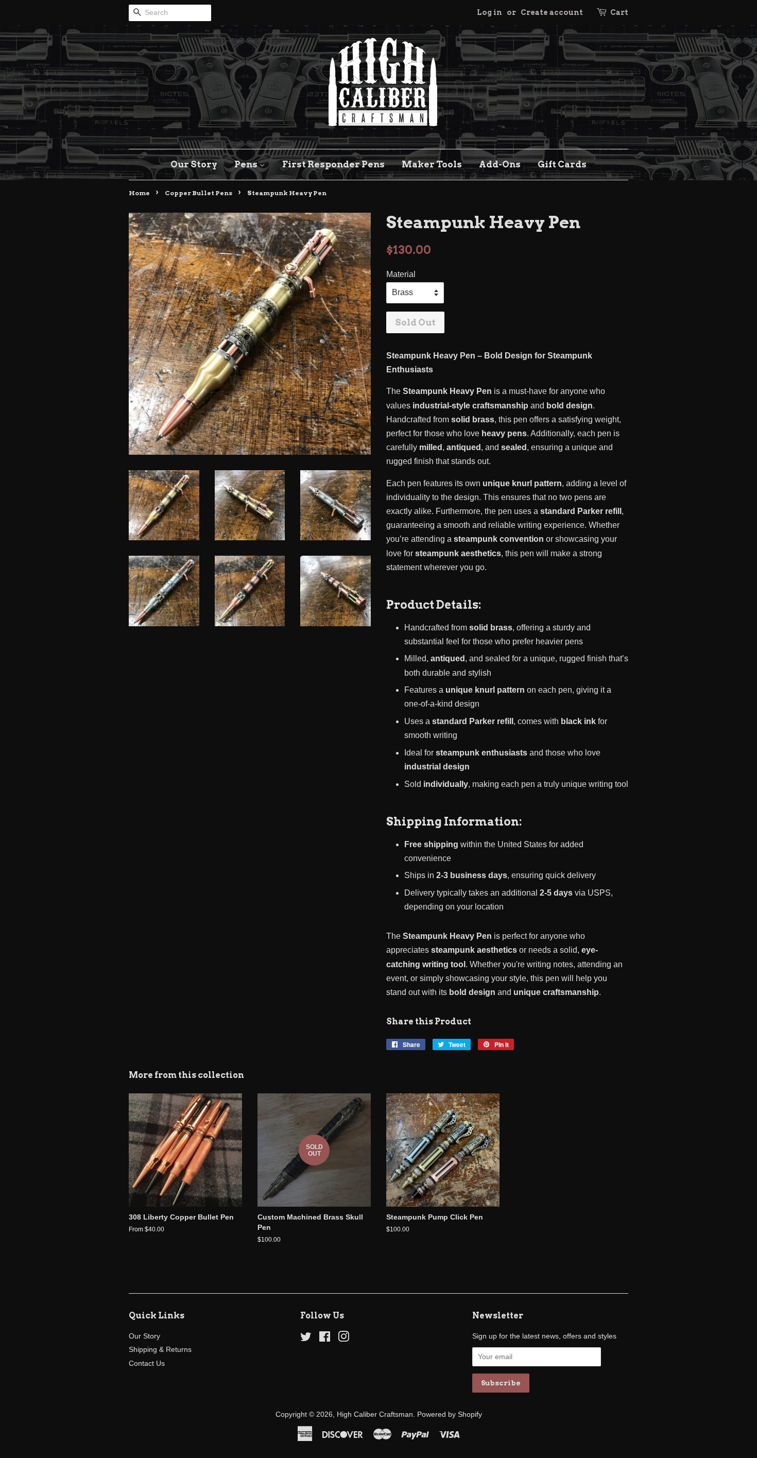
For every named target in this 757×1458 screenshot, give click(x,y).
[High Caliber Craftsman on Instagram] (343, 1339)
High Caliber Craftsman (375, 1414)
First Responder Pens (333, 164)
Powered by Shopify (449, 1414)
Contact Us (147, 1363)
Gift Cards (562, 164)
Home (139, 193)
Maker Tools (432, 164)
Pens (246, 164)
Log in (489, 12)
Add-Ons (500, 164)
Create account (552, 12)
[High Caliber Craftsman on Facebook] (325, 1339)
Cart (619, 12)
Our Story (193, 164)
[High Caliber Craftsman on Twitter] (306, 1339)
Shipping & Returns (160, 1349)
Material (401, 274)
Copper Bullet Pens (198, 193)
